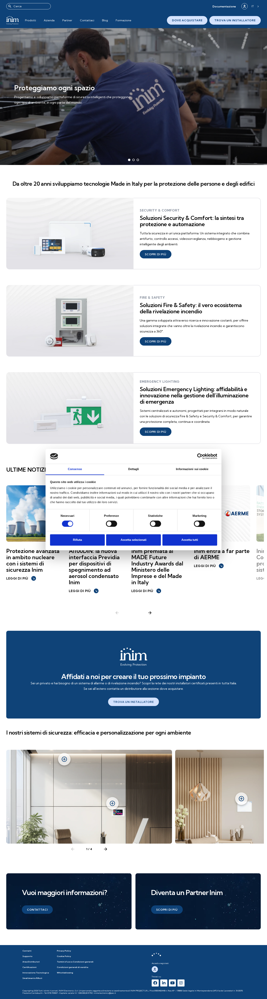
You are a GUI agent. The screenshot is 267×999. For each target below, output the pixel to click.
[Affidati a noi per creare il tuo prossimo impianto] (133, 657)
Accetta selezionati (133, 540)
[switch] (111, 524)
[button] (224, 6)
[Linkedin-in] (163, 982)
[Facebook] (155, 982)
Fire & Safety (152, 297)
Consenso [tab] (75, 469)
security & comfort (160, 210)
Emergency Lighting (160, 381)
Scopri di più (30, 105)
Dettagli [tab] (133, 469)
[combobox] (28, 6)
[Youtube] (172, 982)
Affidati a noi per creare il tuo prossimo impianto (133, 676)
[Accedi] (244, 6)
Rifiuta (77, 540)
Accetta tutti (189, 540)
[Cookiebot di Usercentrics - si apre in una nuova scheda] (200, 456)
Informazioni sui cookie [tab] (192, 469)
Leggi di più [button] (20, 578)
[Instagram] (181, 982)
